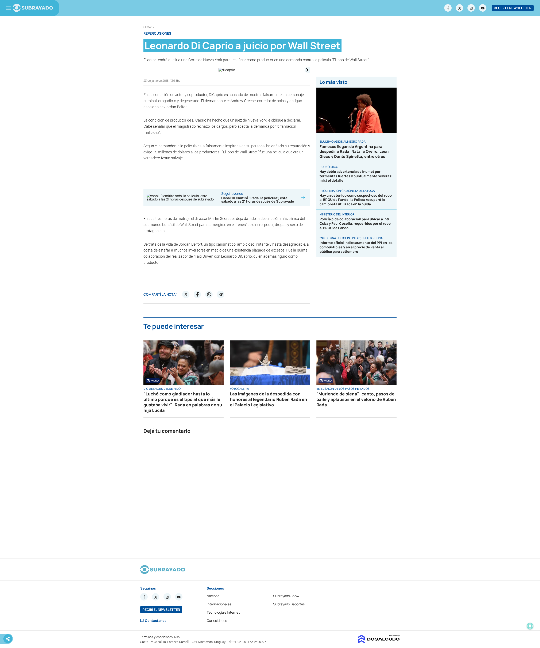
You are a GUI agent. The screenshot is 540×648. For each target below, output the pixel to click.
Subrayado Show (286, 596)
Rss (177, 637)
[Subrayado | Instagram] (471, 8)
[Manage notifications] (530, 626)
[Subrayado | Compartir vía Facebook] (197, 294)
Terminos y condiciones (157, 637)
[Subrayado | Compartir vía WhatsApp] (209, 294)
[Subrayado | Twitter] (459, 8)
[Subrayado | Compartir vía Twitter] (185, 294)
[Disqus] (270, 497)
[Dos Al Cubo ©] (379, 642)
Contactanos (155, 620)
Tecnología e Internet (223, 612)
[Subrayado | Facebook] (448, 8)
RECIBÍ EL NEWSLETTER (513, 8)
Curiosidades (217, 620)
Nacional (213, 596)
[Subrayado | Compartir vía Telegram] (220, 294)
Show (147, 27)
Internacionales (219, 604)
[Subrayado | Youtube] (483, 8)
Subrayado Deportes (289, 604)
